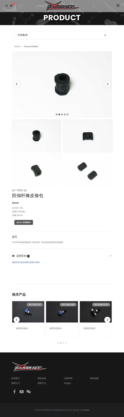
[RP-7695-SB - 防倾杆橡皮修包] (62, 84)
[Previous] (17, 84)
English (67, 383)
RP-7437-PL (34, 304)
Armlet (86, 410)
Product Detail (31, 46)
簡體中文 (42, 383)
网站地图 (94, 378)
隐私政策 (42, 378)
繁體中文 (15, 383)
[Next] (107, 84)
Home (17, 46)
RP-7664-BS (68, 304)
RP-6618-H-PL (101, 304)
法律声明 (68, 378)
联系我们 (15, 378)
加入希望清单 (25, 222)
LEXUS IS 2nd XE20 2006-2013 (25, 262)
